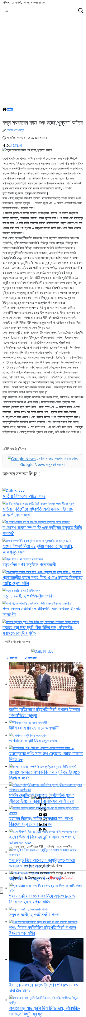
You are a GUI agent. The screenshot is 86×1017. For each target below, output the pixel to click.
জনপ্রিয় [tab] (32, 658)
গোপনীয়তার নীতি (35, 846)
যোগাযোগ (19, 846)
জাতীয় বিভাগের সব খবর (17, 641)
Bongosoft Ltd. (61, 877)
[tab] (11, 658)
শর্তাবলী (50, 846)
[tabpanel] (43, 719)
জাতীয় (10, 109)
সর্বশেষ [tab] (13, 658)
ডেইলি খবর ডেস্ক (15, 130)
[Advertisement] (43, 61)
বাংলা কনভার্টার (64, 846)
